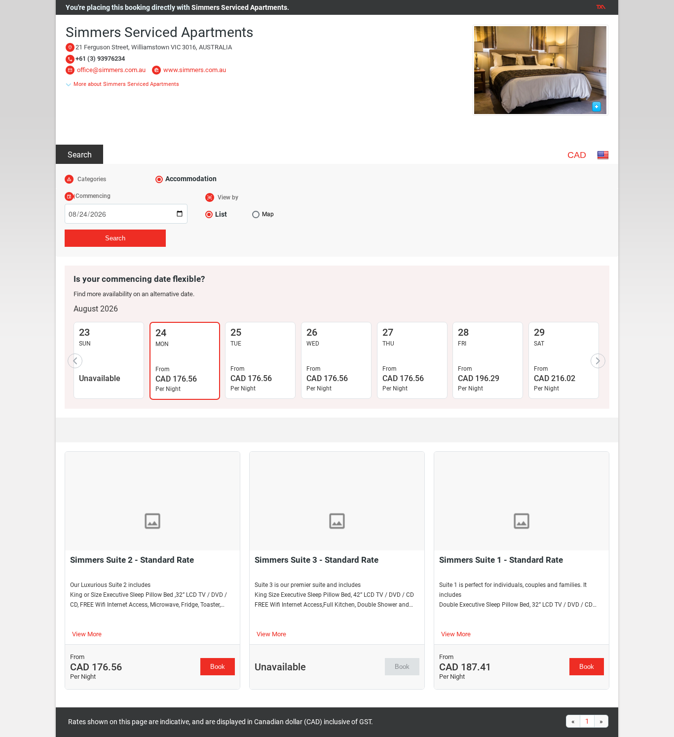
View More (87, 634)
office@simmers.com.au (111, 70)
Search (80, 154)
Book (217, 666)
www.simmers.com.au (194, 70)
